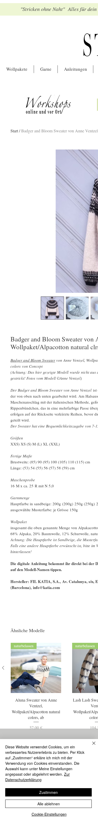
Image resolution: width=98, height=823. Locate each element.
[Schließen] (90, 746)
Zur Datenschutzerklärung (37, 777)
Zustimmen (48, 792)
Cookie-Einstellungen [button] (49, 814)
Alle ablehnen (48, 803)
